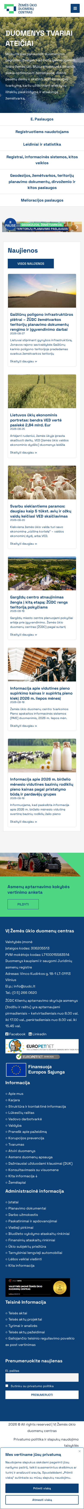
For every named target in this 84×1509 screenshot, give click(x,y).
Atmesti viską (42, 1500)
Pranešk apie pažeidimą (27, 1131)
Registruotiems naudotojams (42, 131)
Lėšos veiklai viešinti (25, 1259)
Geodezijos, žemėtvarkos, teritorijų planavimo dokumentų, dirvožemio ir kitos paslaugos (42, 181)
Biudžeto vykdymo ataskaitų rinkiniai (39, 1233)
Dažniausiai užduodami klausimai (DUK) (40, 1163)
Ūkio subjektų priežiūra (27, 1246)
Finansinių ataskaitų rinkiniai (31, 1240)
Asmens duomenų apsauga (30, 1157)
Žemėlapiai (17, 1182)
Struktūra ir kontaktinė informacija (37, 1106)
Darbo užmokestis (23, 1214)
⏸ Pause (10, 224)
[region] (42, 1478)
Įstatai (13, 1202)
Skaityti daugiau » (23, 361)
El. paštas (12, 1371)
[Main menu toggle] (75, 8)
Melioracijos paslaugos (42, 200)
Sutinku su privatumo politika (32, 1386)
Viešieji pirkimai (20, 1227)
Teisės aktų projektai (25, 1319)
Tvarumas (16, 1144)
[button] (77, 227)
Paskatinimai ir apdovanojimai (32, 1221)
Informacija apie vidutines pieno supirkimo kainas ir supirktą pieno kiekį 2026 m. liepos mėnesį (41, 693)
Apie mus (15, 1093)
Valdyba (15, 1125)
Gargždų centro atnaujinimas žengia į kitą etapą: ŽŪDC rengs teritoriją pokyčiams (39, 602)
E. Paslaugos (42, 119)
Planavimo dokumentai (27, 1208)
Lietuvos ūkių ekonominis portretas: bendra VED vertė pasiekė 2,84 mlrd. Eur (36, 419)
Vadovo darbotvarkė (25, 1119)
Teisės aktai (17, 1313)
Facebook (17, 1034)
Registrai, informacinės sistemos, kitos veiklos (42, 159)
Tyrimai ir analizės (22, 1325)
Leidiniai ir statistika (42, 144)
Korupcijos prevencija (26, 1138)
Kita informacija (21, 1265)
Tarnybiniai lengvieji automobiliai (35, 1252)
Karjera (14, 1100)
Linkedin (39, 1034)
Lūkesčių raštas (21, 1112)
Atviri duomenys (21, 1151)
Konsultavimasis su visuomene (33, 1170)
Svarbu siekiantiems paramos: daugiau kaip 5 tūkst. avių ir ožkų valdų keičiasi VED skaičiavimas (40, 511)
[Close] (79, 1451)
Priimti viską (42, 1488)
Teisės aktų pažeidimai (26, 1332)
